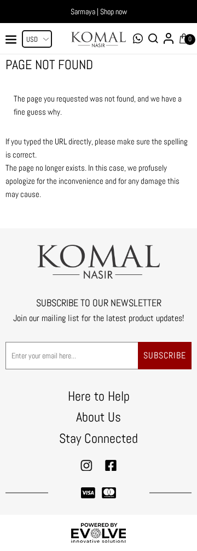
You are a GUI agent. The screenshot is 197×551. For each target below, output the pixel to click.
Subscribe (164, 355)
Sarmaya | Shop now (99, 11)
